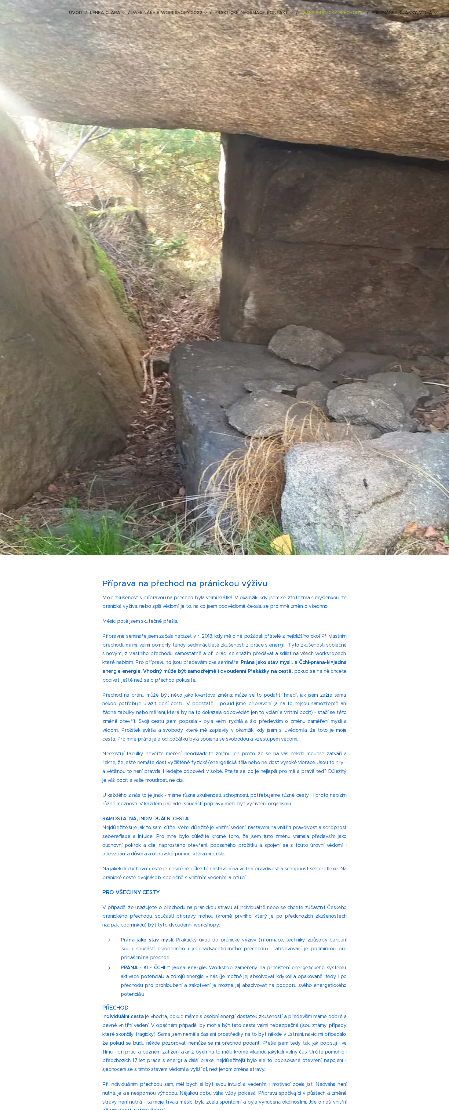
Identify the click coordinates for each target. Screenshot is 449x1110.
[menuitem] (77, 12)
